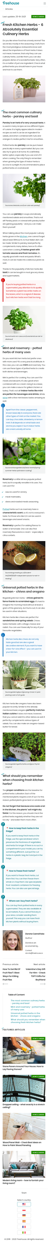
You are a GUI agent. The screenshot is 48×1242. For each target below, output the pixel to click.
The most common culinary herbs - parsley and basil (28, 1002)
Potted (6, 509)
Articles (9, 9)
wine (5, 398)
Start (24, 1193)
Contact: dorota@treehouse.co (34, 952)
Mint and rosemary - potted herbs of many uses (28, 1008)
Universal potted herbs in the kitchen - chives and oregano (25, 1014)
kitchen (23, 236)
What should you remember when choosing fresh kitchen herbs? (28, 1021)
